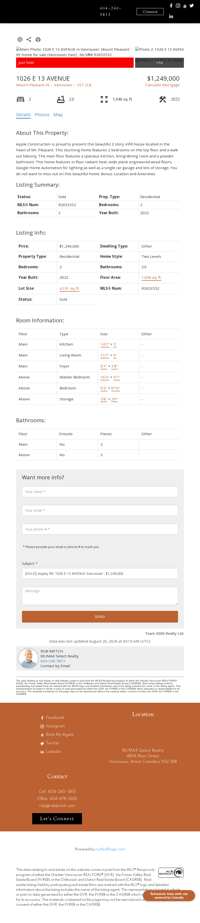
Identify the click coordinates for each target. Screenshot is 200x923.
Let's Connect (57, 818)
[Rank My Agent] (185, 7)
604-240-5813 (52, 660)
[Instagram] (178, 7)
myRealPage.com (110, 849)
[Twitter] (192, 7)
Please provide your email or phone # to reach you (62, 547)
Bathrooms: (30, 420)
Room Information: (40, 320)
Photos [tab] (42, 114)
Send (100, 616)
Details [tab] (23, 114)
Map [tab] (58, 114)
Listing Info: (31, 232)
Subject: (28, 563)
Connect (150, 11)
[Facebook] (171, 7)
